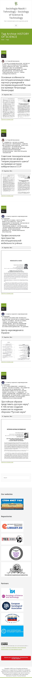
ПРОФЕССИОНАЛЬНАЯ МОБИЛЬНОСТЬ (11, 229)
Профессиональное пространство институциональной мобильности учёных (11, 239)
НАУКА (20, 322)
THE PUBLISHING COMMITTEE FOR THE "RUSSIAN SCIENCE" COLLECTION (14, 390)
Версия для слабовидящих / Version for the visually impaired (16, 658)
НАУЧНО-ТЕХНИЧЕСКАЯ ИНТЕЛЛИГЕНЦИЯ (13, 148)
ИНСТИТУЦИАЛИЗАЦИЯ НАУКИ (11, 69)
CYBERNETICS (7, 142)
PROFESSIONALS (17, 144)
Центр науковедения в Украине (12, 331)
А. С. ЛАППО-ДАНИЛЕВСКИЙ (14, 392)
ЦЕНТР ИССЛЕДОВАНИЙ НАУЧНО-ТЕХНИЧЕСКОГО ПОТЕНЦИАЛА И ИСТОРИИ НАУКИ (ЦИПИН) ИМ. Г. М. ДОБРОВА (15, 325)
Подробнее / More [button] (8, 94)
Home (2, 39)
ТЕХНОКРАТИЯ (7, 152)
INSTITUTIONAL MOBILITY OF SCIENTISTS (13, 220)
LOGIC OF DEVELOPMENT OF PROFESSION (12, 222)
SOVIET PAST (24, 145)
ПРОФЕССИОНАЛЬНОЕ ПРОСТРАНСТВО (13, 231)
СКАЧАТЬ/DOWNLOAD (7, 119)
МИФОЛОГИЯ (15, 148)
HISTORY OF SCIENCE (18, 142)
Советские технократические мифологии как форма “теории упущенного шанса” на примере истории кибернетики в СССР (15, 161)
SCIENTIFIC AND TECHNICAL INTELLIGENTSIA (15, 144)
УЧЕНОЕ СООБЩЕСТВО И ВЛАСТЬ (13, 73)
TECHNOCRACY (7, 146)
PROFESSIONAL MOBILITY (9, 226)
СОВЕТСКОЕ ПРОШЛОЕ (20, 151)
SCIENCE (5, 322)
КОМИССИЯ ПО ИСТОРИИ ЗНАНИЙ (12, 398)
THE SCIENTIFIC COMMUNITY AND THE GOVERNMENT (15, 67)
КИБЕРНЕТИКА (7, 148)
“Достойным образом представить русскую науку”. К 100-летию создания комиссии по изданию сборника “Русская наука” (15, 406)
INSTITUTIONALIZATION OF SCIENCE (17, 65)
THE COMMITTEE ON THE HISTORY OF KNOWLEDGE (16, 388)
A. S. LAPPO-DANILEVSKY (10, 386)
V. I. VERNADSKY (19, 392)
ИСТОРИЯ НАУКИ (18, 71)
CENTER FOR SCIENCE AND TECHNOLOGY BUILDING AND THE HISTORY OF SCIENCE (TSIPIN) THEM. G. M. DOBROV (15, 319)
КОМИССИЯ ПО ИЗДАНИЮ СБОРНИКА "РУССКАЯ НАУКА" (16, 395)
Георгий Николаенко (13, 61)
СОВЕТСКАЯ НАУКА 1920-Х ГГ (11, 72)
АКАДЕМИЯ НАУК (21, 393)
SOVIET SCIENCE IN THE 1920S (11, 66)
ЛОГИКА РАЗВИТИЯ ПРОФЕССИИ (12, 227)
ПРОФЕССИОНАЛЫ (8, 151)
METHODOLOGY (7, 144)
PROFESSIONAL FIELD (15, 224)
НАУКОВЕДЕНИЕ (7, 323)
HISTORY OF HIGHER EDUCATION (13, 63)
